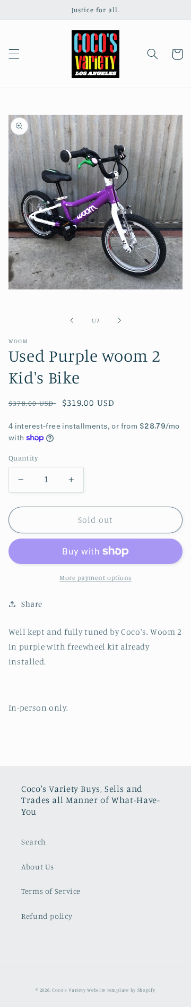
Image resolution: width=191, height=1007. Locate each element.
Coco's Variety (68, 990)
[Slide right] (119, 320)
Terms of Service (51, 890)
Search (33, 841)
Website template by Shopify (121, 990)
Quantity (23, 458)
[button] (14, 54)
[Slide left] (71, 320)
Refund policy (46, 915)
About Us (37, 866)
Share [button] (31, 603)
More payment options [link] (95, 578)
